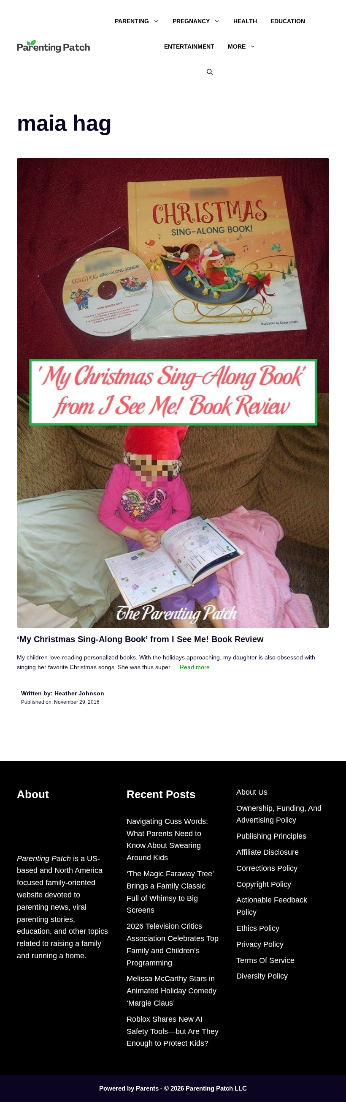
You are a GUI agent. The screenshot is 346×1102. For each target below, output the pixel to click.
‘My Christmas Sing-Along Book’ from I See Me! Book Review (140, 639)
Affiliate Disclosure (267, 852)
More (237, 46)
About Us (252, 792)
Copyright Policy (263, 884)
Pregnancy (191, 21)
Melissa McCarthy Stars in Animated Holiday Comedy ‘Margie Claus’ (171, 990)
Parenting (132, 21)
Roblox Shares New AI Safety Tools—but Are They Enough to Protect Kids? (173, 1031)
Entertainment (189, 46)
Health (245, 21)
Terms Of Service (265, 960)
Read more (195, 667)
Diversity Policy (262, 976)
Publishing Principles (271, 836)
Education (287, 21)
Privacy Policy (260, 944)
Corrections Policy (266, 868)
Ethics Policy (257, 928)
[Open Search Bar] (209, 72)
